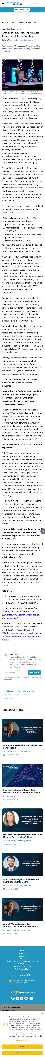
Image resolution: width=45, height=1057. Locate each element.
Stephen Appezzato (24, 751)
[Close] (42, 1013)
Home (4, 22)
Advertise (22, 953)
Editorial (22, 956)
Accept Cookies (22, 1053)
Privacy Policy (22, 964)
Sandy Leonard (11, 796)
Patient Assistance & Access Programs (17, 695)
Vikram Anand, (11, 751)
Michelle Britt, (11, 841)
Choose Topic (20, 9)
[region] (22, 1034)
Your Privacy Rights (22, 969)
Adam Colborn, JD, (12, 885)
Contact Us (22, 958)
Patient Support (8, 691)
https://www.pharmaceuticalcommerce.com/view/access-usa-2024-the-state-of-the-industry (22, 636)
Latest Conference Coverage (27, 691)
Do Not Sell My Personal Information (22, 961)
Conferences (12, 22)
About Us (22, 951)
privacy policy (8, 679)
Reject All (22, 1047)
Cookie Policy (38, 1036)
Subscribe (33, 672)
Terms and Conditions (22, 966)
